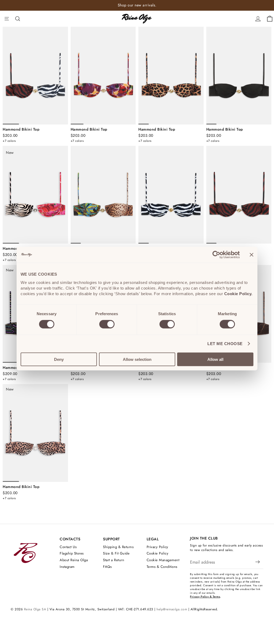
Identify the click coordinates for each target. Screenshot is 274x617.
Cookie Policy (158, 553)
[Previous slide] (8, 75)
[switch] (107, 324)
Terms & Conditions (162, 566)
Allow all (215, 359)
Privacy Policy (157, 546)
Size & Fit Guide (116, 553)
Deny (59, 359)
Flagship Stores (72, 553)
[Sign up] (257, 562)
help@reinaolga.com (172, 609)
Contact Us (68, 546)
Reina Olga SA (35, 609)
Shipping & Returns (118, 546)
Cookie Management (163, 560)
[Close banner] (251, 255)
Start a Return (113, 560)
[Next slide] (62, 75)
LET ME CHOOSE (225, 343)
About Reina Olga (74, 560)
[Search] (18, 19)
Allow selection (137, 359)
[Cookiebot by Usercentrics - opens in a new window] (216, 255)
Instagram (67, 566)
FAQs (107, 566)
